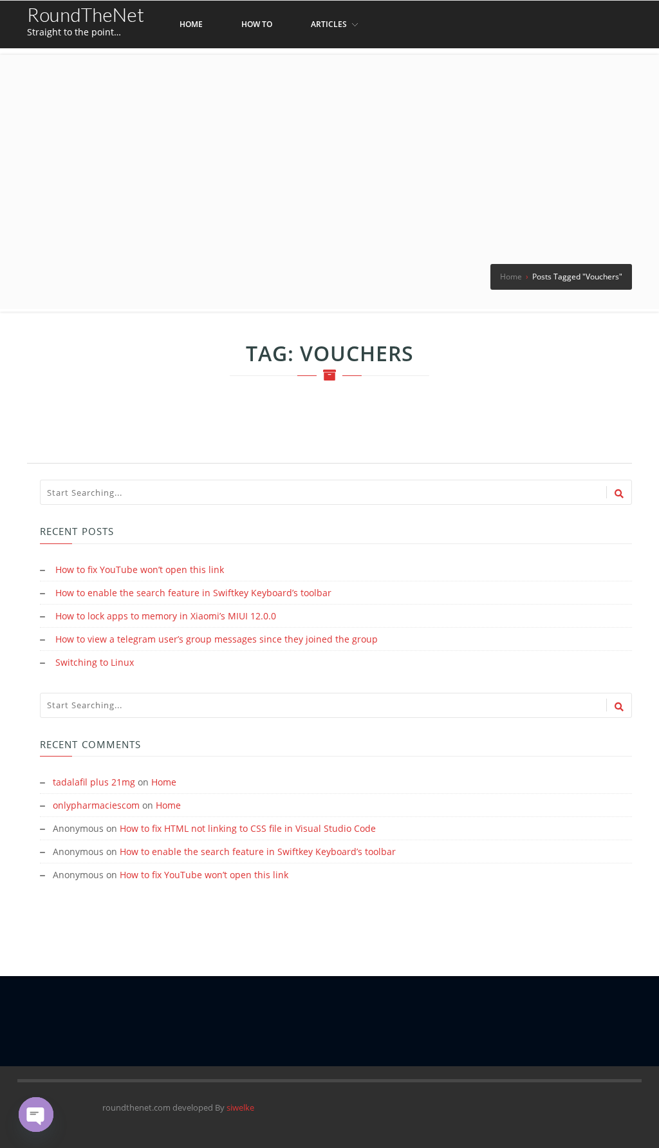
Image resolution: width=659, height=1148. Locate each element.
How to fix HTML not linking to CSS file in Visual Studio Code (248, 828)
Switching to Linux (94, 662)
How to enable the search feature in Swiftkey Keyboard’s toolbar (193, 593)
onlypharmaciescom (96, 805)
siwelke (240, 1107)
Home (163, 782)
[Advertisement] (329, 145)
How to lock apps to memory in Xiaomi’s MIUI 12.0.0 (165, 616)
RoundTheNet (85, 14)
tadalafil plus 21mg (94, 782)
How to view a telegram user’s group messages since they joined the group (216, 639)
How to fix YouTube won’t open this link (139, 569)
